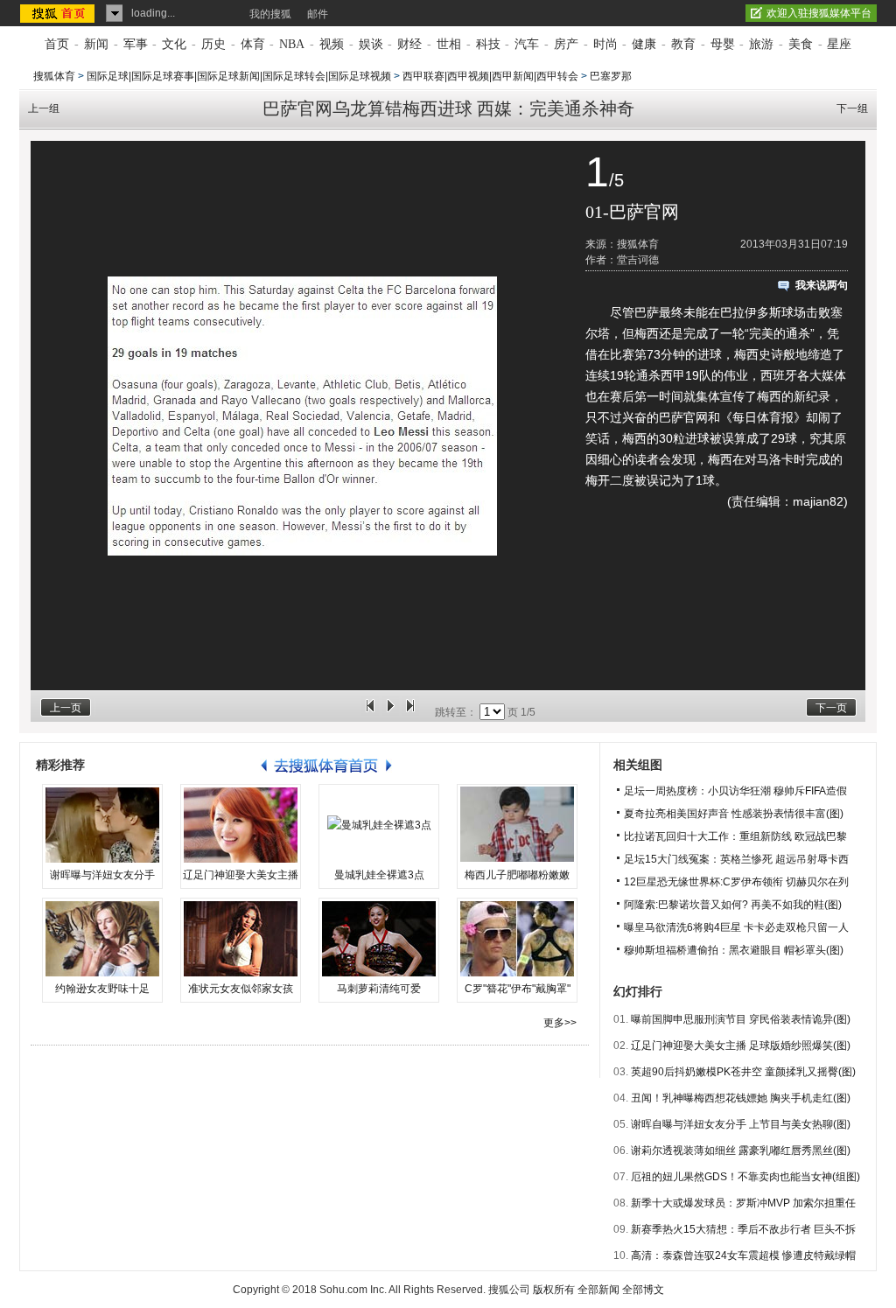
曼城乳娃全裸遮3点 (379, 875)
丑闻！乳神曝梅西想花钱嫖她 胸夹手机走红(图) (740, 1098)
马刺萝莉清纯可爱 (379, 989)
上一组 (44, 108)
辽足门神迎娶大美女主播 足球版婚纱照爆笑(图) (740, 1045)
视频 (331, 44)
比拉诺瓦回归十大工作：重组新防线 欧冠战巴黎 (735, 836)
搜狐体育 (54, 76)
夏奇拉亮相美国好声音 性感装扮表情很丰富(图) (734, 814)
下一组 (852, 108)
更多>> (560, 1023)
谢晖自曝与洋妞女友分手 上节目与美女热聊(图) (740, 1124)
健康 (644, 44)
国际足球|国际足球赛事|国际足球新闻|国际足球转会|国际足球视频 (239, 76)
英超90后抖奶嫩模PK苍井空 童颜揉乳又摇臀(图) (743, 1072)
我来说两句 (821, 285)
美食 (800, 44)
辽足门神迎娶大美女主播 (240, 875)
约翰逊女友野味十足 (102, 989)
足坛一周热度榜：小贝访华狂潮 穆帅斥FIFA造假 (735, 791)
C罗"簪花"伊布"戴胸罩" (517, 989)
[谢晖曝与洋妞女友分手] (102, 825)
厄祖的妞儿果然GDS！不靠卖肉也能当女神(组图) (745, 1177)
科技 (488, 44)
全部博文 (643, 1290)
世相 (449, 44)
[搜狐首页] (59, 13)
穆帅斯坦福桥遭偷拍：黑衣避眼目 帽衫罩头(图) (734, 950)
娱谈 (371, 44)
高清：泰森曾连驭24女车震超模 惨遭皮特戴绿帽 (743, 1255)
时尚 (605, 44)
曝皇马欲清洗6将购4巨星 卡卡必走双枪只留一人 (736, 927)
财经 (409, 44)
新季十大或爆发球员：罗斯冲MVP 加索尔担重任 (743, 1203)
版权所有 (554, 1290)
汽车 (526, 44)
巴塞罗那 (611, 76)
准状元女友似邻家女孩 (240, 989)
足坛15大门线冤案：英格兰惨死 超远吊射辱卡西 (736, 859)
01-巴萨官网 (632, 211)
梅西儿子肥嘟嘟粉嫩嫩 (517, 875)
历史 (213, 44)
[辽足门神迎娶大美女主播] (240, 825)
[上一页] (370, 712)
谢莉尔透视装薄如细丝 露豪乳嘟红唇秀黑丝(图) (740, 1150)
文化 (174, 44)
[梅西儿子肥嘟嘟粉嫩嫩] (517, 825)
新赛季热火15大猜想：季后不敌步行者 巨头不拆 (743, 1229)
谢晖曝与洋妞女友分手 (102, 875)
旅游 (761, 44)
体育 (253, 44)
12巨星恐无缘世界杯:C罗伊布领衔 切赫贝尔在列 (736, 882)
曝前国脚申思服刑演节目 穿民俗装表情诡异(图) (740, 1019)
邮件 (317, 14)
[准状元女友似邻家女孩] (240, 938)
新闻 (96, 44)
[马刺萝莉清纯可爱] (378, 938)
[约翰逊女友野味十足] (102, 938)
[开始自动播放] (390, 712)
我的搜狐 (270, 14)
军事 (135, 44)
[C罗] (517, 938)
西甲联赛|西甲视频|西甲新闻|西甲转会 (490, 76)
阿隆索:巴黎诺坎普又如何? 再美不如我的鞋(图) (733, 905)
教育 (683, 44)
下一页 (831, 708)
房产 (566, 44)
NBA (291, 44)
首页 (57, 44)
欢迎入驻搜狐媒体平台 (819, 13)
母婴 (722, 44)
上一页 (65, 708)
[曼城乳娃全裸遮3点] (378, 825)
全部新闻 (599, 1290)
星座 (839, 44)
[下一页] (410, 712)
